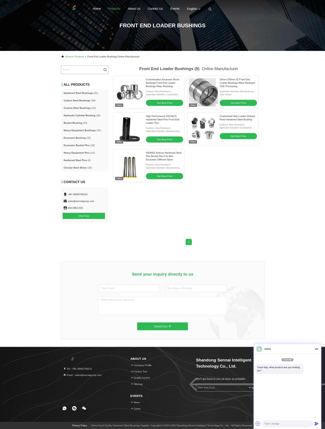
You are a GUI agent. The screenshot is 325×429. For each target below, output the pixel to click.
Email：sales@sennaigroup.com (84, 375)
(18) (79, 145)
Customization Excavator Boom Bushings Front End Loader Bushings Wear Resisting (162, 83)
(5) (77, 160)
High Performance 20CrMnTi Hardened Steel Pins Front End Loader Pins (162, 119)
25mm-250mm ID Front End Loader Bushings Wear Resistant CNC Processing (237, 83)
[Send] (316, 423)
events (175, 8)
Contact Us (155, 8)
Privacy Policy (79, 425)
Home (97, 8)
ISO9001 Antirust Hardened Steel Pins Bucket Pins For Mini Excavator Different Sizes (163, 156)
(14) (79, 152)
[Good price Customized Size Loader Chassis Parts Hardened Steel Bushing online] (203, 129)
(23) (75, 123)
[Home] (74, 8)
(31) (82, 130)
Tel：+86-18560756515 (79, 368)
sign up (254, 387)
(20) (78, 167)
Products (114, 8)
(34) (79, 100)
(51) (81, 93)
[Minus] (317, 349)
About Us (134, 8)
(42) (80, 108)
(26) (82, 115)
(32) (77, 137)
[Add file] (258, 423)
